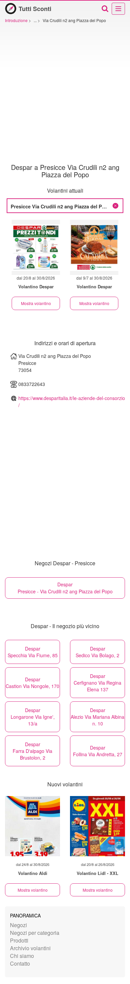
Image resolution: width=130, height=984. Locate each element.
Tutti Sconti (35, 8)
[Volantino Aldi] (32, 826)
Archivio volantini (30, 948)
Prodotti (19, 940)
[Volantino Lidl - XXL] (97, 826)
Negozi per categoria (34, 933)
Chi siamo (22, 956)
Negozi (18, 925)
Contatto (20, 963)
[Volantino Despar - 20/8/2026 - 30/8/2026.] (36, 247)
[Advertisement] (65, 95)
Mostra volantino (36, 303)
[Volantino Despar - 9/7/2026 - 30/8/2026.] (94, 247)
